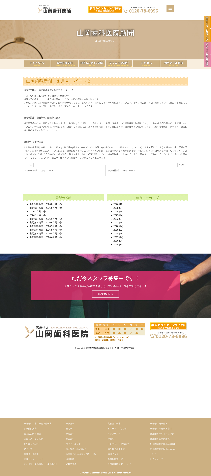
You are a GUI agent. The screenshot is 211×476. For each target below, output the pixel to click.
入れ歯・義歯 (114, 423)
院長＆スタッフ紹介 (33, 438)
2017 (116, 237)
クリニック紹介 (31, 444)
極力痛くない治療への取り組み (81, 454)
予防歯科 (70, 433)
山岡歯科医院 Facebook (164, 444)
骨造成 (111, 438)
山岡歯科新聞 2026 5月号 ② (45, 226)
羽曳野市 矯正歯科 (159, 423)
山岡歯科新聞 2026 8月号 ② (45, 204)
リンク (153, 454)
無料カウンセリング (33, 459)
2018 (116, 233)
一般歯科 (70, 423)
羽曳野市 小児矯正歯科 (161, 428)
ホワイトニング (73, 444)
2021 (116, 222)
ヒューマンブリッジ (117, 428)
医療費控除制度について (119, 464)
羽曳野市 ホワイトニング (162, 433)
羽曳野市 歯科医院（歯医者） (39, 423)
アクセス (28, 449)
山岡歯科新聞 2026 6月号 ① (45, 222)
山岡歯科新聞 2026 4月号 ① (45, 237)
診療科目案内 (30, 428)
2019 (116, 230)
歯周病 (69, 428)
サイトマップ (156, 459)
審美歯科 (70, 438)
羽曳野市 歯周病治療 (160, 438)
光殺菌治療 (71, 464)
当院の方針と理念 (32, 433)
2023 (116, 215)
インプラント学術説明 (118, 444)
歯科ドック (113, 454)
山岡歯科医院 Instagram (164, 449)
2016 (116, 241)
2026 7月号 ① (37, 215)
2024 (116, 211)
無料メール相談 (31, 454)
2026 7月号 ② (37, 211)
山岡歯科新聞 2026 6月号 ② (45, 219)
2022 (116, 219)
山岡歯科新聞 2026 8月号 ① (45, 208)
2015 (116, 244)
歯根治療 (70, 459)
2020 (116, 226)
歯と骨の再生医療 (116, 449)
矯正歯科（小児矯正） (76, 449)
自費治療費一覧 (115, 459)
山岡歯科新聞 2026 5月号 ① (45, 230)
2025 (116, 208)
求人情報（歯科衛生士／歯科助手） (41, 464)
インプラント (114, 433)
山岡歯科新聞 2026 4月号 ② (45, 233)
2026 (116, 204)
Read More (104, 294)
